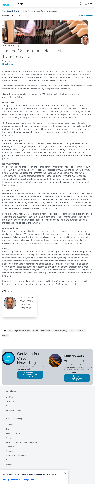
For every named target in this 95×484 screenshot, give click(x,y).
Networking (16, 11)
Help (7, 429)
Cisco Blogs (17, 4)
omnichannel (45, 331)
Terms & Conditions (13, 433)
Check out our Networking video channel (30, 374)
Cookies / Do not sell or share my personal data (23, 442)
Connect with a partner (14, 410)
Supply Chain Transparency (16, 455)
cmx (9, 331)
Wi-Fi (72, 331)
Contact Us (10, 401)
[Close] (65, 473)
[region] (34, 477)
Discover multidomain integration (77, 378)
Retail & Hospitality (60, 331)
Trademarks (10, 451)
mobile (35, 331)
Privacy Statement (10, 480)
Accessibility (10, 447)
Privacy (8, 438)
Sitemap (9, 464)
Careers (8, 406)
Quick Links (11, 391)
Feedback (9, 424)
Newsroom (9, 460)
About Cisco (10, 397)
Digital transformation (22, 331)
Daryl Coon (8, 64)
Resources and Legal (15, 418)
